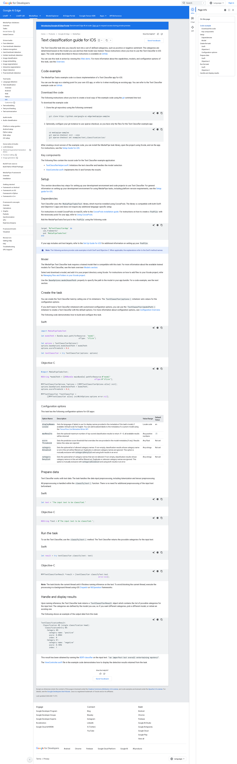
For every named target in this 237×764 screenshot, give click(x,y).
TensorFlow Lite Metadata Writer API (74, 429)
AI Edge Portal (69, 16)
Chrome (141, 715)
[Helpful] (158, 34)
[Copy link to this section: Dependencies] (60, 198)
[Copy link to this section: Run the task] (60, 533)
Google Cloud (143, 731)
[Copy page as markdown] (107, 40)
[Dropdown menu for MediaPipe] (41, 16)
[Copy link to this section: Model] (50, 259)
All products (137, 749)
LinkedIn (90, 723)
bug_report (225, 10)
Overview (60, 62)
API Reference (115, 16)
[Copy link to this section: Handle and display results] (79, 597)
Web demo (85, 59)
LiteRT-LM (20, 16)
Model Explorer (52, 16)
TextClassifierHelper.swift (57, 165)
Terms (38, 759)
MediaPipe (33, 16)
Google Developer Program (46, 711)
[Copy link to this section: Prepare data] (61, 472)
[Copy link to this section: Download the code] (65, 92)
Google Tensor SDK (87, 16)
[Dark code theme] (158, 113)
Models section (91, 267)
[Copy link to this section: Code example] (63, 71)
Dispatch (84, 587)
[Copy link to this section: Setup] (51, 179)
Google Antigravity (145, 727)
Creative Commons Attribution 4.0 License (103, 689)
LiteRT (5, 16)
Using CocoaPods (84, 215)
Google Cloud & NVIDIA (45, 727)
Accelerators (41, 723)
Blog (89, 711)
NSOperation (95, 587)
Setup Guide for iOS (70, 148)
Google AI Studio (144, 723)
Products (52, 34)
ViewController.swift (54, 170)
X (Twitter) (91, 727)
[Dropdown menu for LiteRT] (11, 16)
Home (43, 34)
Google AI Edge (12, 10)
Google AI (124, 749)
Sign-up (95, 26)
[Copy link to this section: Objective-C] (57, 363)
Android (141, 711)
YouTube (90, 731)
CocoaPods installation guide (106, 212)
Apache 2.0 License (155, 689)
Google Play (142, 735)
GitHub (105, 54)
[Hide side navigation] (29, 759)
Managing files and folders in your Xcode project (64, 275)
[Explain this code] (154, 113)
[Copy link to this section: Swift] (49, 322)
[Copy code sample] (162, 113)
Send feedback (154, 40)
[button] (16, 43)
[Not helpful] (162, 34)
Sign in (231, 3)
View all (141, 739)
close (233, 10)
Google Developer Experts (46, 719)
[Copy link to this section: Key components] (62, 155)
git (123, 98)
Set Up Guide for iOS (92, 243)
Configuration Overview (150, 310)
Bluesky (90, 715)
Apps (102, 16)
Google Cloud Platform (107, 749)
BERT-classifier (86, 657)
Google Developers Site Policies (58, 691)
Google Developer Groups (46, 715)
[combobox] (193, 3)
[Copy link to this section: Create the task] (64, 292)
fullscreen (229, 10)
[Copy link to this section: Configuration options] (68, 406)
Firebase (141, 719)
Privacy (46, 759)
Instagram (91, 719)
